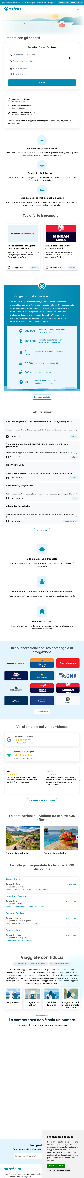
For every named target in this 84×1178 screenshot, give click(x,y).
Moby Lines (10, 923)
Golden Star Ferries (41, 889)
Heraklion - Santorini (16, 896)
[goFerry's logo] (13, 9)
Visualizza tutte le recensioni (42, 801)
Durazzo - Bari (13, 930)
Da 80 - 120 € (70, 901)
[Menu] (78, 9)
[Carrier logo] (16, 663)
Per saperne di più (42, 397)
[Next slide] (80, 780)
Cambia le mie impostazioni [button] (59, 1170)
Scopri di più (42, 530)
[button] (43, 272)
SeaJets (9, 889)
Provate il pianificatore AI (69, 3)
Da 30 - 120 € (70, 918)
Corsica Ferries (22, 923)
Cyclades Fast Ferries (23, 889)
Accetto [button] (52, 1166)
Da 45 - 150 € (70, 935)
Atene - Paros (13, 879)
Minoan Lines (19, 906)
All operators (42, 711)
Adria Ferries (35, 923)
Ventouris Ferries (25, 940)
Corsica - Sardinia (15, 913)
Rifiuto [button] (61, 1166)
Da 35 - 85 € (71, 884)
